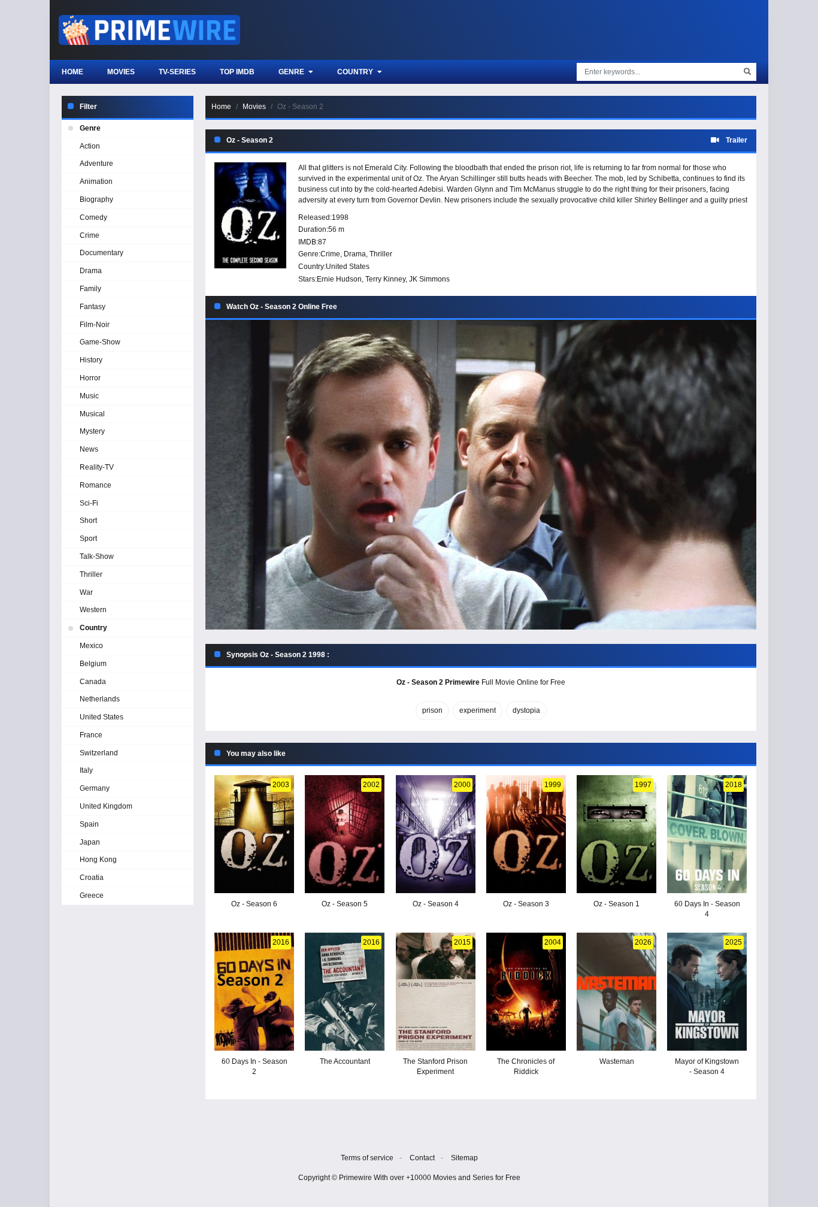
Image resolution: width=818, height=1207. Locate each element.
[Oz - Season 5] (344, 834)
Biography (96, 199)
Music (89, 396)
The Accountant (345, 1061)
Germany (95, 788)
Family (90, 289)
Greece (92, 895)
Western (93, 610)
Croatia (92, 877)
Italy (86, 770)
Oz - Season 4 (436, 904)
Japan (90, 842)
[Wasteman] (616, 992)
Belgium (93, 664)
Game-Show (100, 342)
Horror (90, 378)
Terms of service (367, 1158)
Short (88, 520)
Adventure (96, 163)
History (91, 360)
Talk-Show (97, 556)
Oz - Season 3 (526, 904)
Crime (330, 254)
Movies (121, 72)
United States (347, 266)
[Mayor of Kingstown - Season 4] (707, 992)
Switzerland (99, 753)
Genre (292, 72)
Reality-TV (97, 467)
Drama (355, 254)
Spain (89, 824)
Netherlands (100, 699)
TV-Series (177, 72)
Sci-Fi (89, 503)
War (86, 592)
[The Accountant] (344, 992)
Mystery (92, 431)
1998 (340, 217)
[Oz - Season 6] (254, 834)
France (91, 735)
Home (72, 72)
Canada (93, 681)
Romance (95, 485)
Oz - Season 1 (616, 904)
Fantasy (92, 306)
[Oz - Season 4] (435, 834)
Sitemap (464, 1158)
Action (90, 146)
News (89, 449)
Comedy (93, 217)
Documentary (101, 253)
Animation (96, 181)
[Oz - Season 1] (616, 834)
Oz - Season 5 (345, 904)
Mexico (91, 646)
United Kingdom (106, 806)
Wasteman (616, 1061)
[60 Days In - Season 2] (254, 992)
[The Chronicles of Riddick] (526, 992)
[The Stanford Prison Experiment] (435, 992)
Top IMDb (237, 72)
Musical (92, 414)
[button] (480, 475)
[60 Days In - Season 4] (707, 834)
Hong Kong (98, 859)
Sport (88, 538)
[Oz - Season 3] (526, 834)
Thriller (380, 254)
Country (356, 72)
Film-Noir (95, 324)
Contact (422, 1158)
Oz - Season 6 (254, 904)
